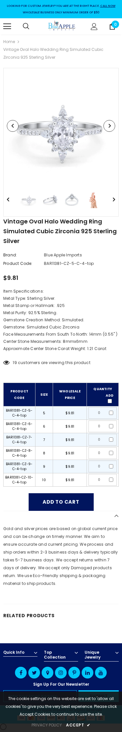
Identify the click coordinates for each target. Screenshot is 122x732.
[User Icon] (94, 26)
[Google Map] (47, 673)
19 (15, 362)
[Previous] (13, 126)
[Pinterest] (74, 673)
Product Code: (18, 263)
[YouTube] (101, 673)
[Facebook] (21, 673)
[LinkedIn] (87, 673)
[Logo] (61, 26)
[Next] (109, 126)
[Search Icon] (32, 26)
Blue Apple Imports (63, 255)
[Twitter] (34, 673)
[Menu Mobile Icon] (7, 26)
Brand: (10, 255)
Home (9, 41)
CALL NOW (107, 6)
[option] (61, 125)
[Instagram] (61, 673)
